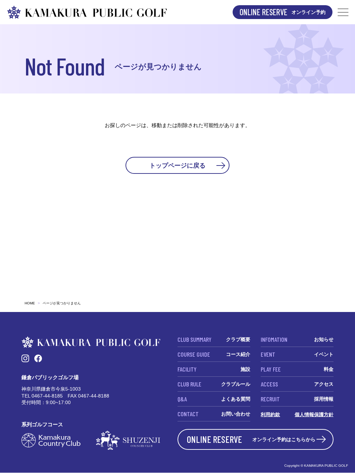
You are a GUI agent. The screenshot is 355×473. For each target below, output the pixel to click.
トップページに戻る (177, 165)
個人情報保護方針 (314, 414)
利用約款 (270, 414)
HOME (30, 303)
